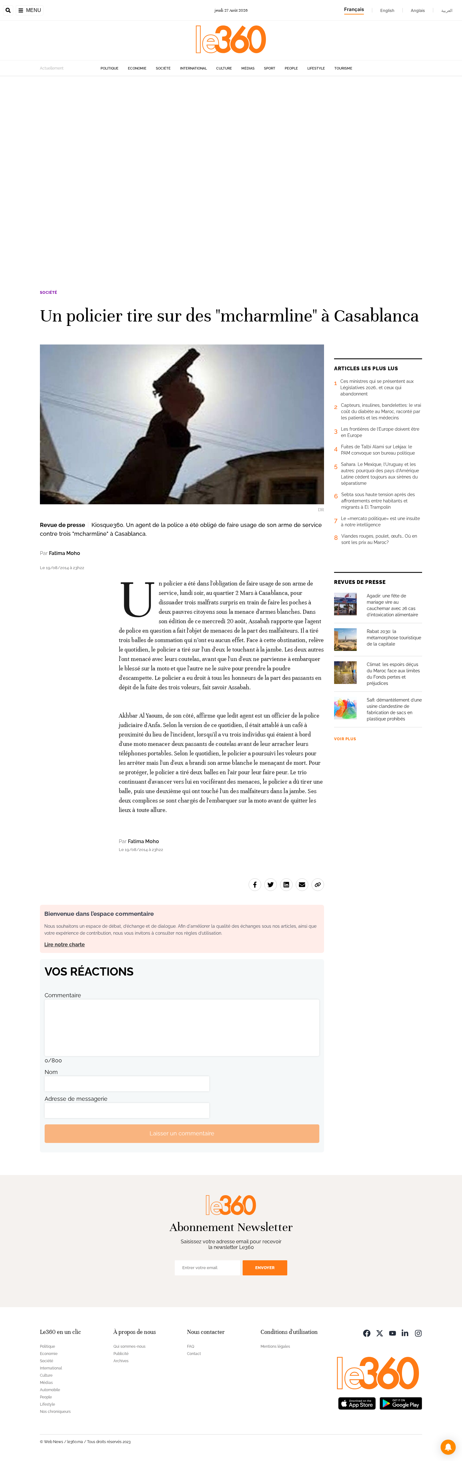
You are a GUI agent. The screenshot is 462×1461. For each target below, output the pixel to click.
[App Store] (357, 1403)
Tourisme (343, 68)
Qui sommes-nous (129, 1346)
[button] (448, 1447)
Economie (137, 68)
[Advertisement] (188, 170)
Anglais (418, 10)
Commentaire (63, 995)
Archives (121, 1361)
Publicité (121, 1354)
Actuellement (51, 68)
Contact (194, 1354)
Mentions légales (275, 1346)
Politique (109, 68)
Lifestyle (316, 68)
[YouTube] (392, 1332)
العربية (447, 10)
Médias (248, 68)
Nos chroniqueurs (55, 1411)
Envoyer (265, 1267)
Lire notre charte (64, 945)
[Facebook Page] (367, 1332)
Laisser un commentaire (182, 1133)
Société (163, 68)
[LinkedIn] (405, 1332)
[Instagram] (418, 1333)
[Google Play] (400, 1403)
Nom (51, 1072)
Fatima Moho (64, 553)
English (387, 10)
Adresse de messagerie (76, 1098)
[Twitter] (379, 1332)
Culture (224, 68)
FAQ (190, 1346)
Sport (269, 68)
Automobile (50, 1390)
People (291, 68)
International (193, 68)
